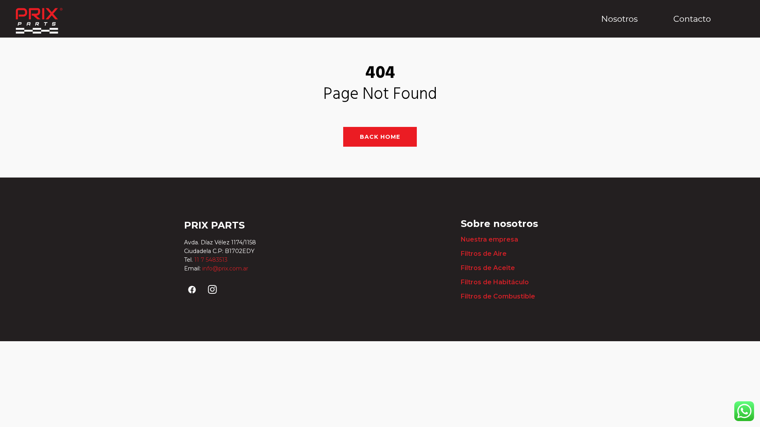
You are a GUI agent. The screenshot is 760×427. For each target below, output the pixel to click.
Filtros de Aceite (488, 268)
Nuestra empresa (489, 239)
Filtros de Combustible (498, 296)
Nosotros (619, 19)
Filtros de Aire (484, 253)
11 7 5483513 (211, 259)
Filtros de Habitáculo (495, 282)
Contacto (692, 19)
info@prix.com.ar (225, 268)
